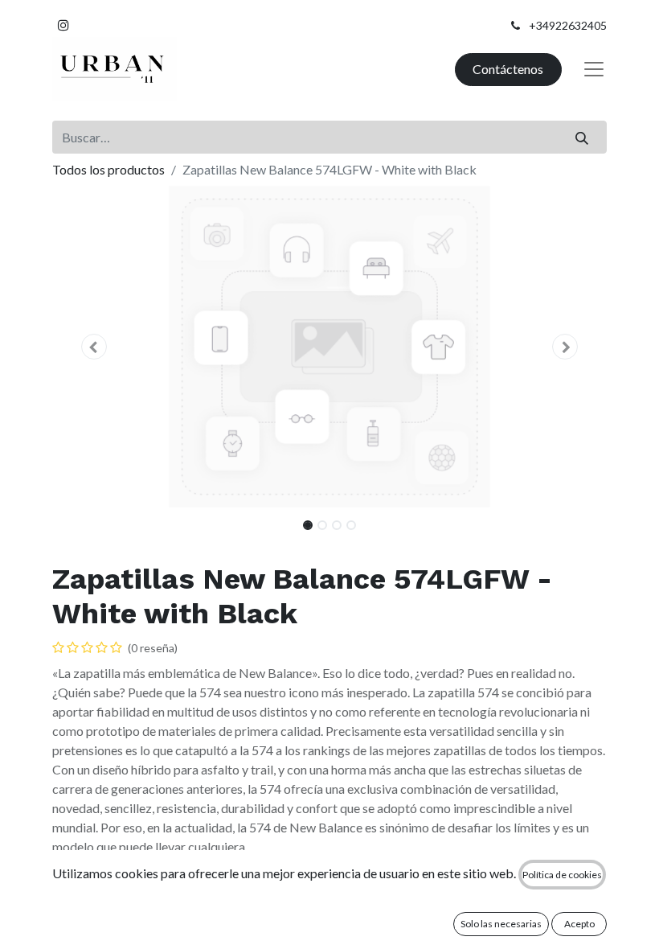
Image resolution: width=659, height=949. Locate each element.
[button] (94, 346)
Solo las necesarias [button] (501, 924)
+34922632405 (568, 25)
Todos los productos (108, 169)
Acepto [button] (579, 924)
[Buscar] (582, 137)
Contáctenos (508, 68)
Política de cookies (562, 875)
